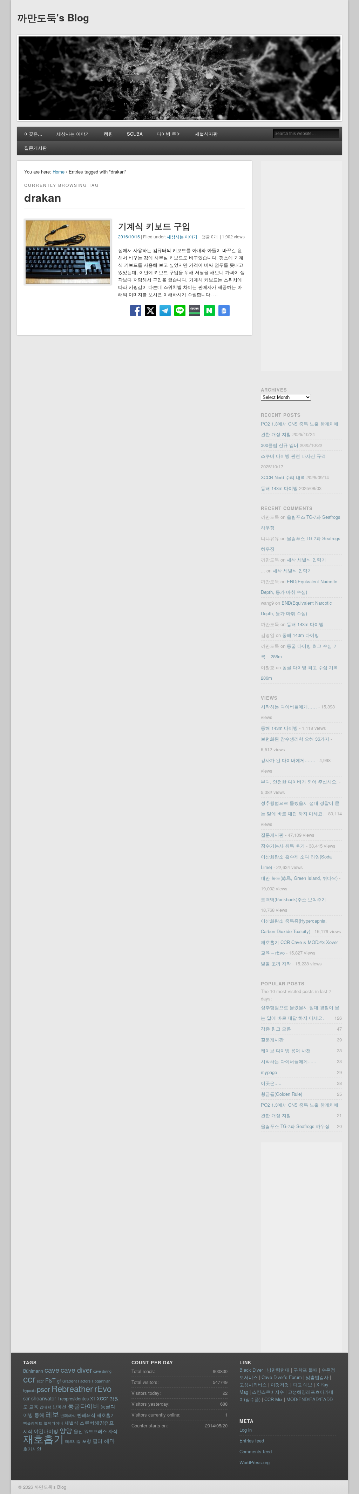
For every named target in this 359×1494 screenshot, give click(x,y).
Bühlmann (33, 1370)
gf (59, 1380)
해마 (109, 1440)
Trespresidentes (73, 1398)
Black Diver (251, 1369)
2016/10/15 (129, 236)
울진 (78, 1431)
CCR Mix (273, 1399)
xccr (102, 1397)
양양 (66, 1430)
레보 (52, 1414)
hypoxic (29, 1390)
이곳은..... (271, 1083)
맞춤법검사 (317, 1377)
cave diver (76, 1370)
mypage (269, 1072)
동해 (39, 1414)
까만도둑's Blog (53, 17)
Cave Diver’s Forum (282, 1377)
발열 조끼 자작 (276, 963)
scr (26, 1398)
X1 (92, 1398)
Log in (245, 1429)
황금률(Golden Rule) (281, 1094)
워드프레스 (95, 1431)
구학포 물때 (305, 1369)
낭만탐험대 (278, 1369)
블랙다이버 (53, 1423)
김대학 (45, 1407)
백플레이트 (32, 1423)
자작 (112, 1431)
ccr (29, 1378)
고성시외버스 (253, 1384)
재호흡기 (43, 1438)
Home (59, 171)
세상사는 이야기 (73, 133)
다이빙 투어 (169, 133)
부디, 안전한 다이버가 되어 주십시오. (299, 781)
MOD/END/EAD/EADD (309, 1399)
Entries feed (251, 1440)
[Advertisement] (301, 266)
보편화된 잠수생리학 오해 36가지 (295, 738)
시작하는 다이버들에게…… (289, 706)
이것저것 (280, 1384)
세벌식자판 (206, 133)
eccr (40, 1381)
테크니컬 (73, 1441)
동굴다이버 (83, 1405)
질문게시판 (35, 147)
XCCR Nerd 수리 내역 (283, 477)
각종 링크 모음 (276, 1028)
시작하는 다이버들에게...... (288, 1061)
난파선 (59, 1406)
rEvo (103, 1388)
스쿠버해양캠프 (97, 1422)
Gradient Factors (76, 1381)
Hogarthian (101, 1381)
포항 (86, 1441)
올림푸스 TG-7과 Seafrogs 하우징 (295, 1126)
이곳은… (33, 133)
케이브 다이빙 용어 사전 (286, 1050)
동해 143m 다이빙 (279, 488)
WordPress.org (254, 1462)
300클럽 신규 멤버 (279, 445)
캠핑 (108, 133)
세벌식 (71, 1422)
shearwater (43, 1398)
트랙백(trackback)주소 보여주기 (293, 899)
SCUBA (135, 133)
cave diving (102, 1371)
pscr (43, 1389)
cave (52, 1370)
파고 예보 (302, 1384)
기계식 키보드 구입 (154, 226)
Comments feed (255, 1451)
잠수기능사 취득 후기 (283, 845)
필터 (97, 1440)
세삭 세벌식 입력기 (306, 559)
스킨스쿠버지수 (268, 1391)
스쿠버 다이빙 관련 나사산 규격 (293, 456)
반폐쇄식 (68, 1415)
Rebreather (72, 1388)
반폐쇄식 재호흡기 (96, 1415)
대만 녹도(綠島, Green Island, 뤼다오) (299, 878)
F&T (50, 1380)
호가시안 (32, 1448)
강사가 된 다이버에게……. (288, 760)
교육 (33, 1406)
